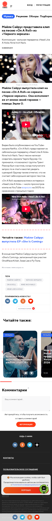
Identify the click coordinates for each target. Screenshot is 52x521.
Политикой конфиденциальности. (26, 485)
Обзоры (34, 16)
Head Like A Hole (15, 289)
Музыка (8, 16)
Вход (30, 5)
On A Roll (11, 285)
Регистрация (43, 5)
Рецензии (22, 16)
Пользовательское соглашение (20, 469)
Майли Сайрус (14, 280)
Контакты (8, 458)
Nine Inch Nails (28, 285)
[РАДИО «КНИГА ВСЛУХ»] (44, 489)
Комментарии (26, 308)
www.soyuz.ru (17, 267)
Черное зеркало (34, 280)
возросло (27, 187)
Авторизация (26, 424)
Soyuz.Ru (5, 5)
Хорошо (26, 490)
